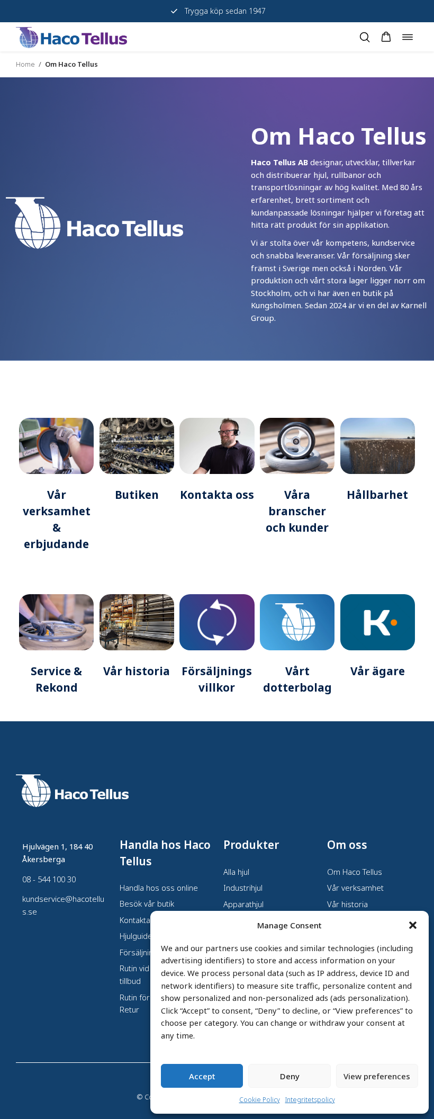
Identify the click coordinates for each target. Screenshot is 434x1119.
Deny (290, 1076)
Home (25, 64)
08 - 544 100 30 (49, 879)
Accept (202, 1076)
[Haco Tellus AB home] (71, 36)
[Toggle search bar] (364, 37)
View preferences (376, 1076)
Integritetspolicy (310, 1099)
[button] (413, 925)
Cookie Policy (259, 1099)
